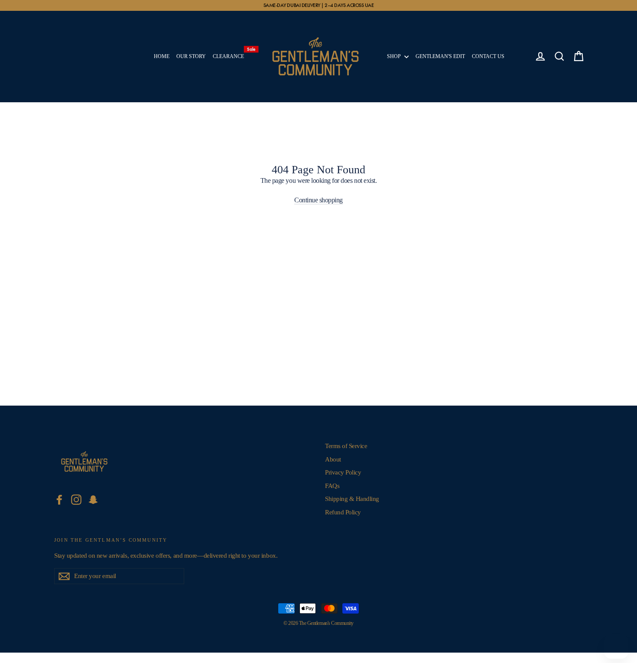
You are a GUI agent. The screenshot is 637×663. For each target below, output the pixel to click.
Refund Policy (343, 512)
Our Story (191, 56)
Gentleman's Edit (440, 56)
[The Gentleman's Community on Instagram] (76, 499)
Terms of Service (346, 445)
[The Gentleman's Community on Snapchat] (93, 499)
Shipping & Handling (352, 498)
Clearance (230, 54)
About (333, 459)
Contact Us (488, 56)
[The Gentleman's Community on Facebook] (59, 499)
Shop (394, 56)
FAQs (332, 485)
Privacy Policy (343, 472)
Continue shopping (318, 200)
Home (161, 56)
